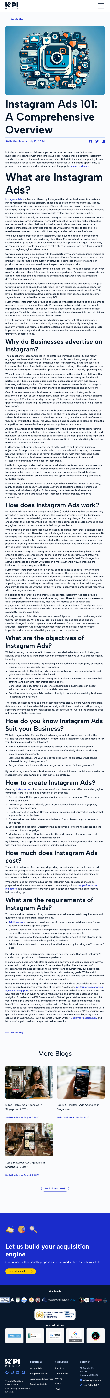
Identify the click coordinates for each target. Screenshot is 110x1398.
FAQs (57, 1389)
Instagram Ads (13, 199)
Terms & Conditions (14, 1381)
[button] (101, 5)
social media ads (80, 166)
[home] (11, 6)
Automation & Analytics (41, 1379)
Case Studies (61, 1373)
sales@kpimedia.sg (92, 1380)
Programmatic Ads (39, 1373)
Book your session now (84, 1017)
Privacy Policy (11, 1384)
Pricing (58, 1378)
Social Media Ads (38, 1384)
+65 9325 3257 (91, 1385)
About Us (59, 1368)
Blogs (58, 1383)
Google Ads (36, 1368)
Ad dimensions (17, 922)
